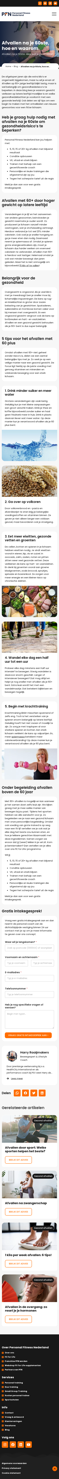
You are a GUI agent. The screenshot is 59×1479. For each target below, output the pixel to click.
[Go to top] (54, 1468)
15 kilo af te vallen (29, 265)
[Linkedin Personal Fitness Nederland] (50, 3)
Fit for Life (10, 1357)
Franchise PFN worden (16, 1361)
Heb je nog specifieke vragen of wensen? (24, 1006)
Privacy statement (11, 1468)
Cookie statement (11, 1473)
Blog (16, 66)
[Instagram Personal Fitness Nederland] (40, 3)
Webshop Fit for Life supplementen (23, 1365)
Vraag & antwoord (14, 1417)
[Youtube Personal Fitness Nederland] (55, 3)
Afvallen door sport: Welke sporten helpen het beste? (29, 1141)
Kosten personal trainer (17, 1395)
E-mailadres (13, 972)
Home (8, 66)
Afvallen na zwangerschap (29, 1195)
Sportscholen (12, 1399)
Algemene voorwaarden (14, 1463)
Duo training (11, 1387)
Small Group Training (16, 1391)
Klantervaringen (13, 1421)
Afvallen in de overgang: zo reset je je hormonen (29, 1300)
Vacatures (10, 1425)
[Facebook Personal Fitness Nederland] (45, 3)
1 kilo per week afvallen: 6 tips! (29, 1246)
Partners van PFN (13, 1369)
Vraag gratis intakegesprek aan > (28, 1035)
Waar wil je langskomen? (21, 942)
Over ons (9, 1352)
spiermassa (18, 736)
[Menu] (54, 14)
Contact (9, 1412)
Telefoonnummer (16, 988)
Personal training (14, 1382)
